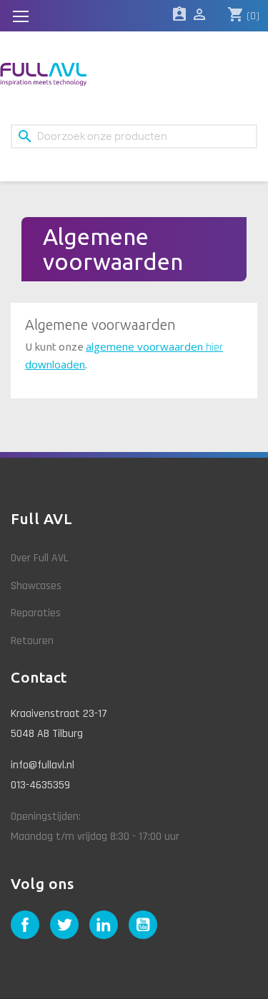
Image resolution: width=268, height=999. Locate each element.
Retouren (32, 640)
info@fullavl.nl (42, 765)
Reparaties (36, 613)
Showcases (36, 585)
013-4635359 (40, 785)
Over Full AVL (40, 558)
